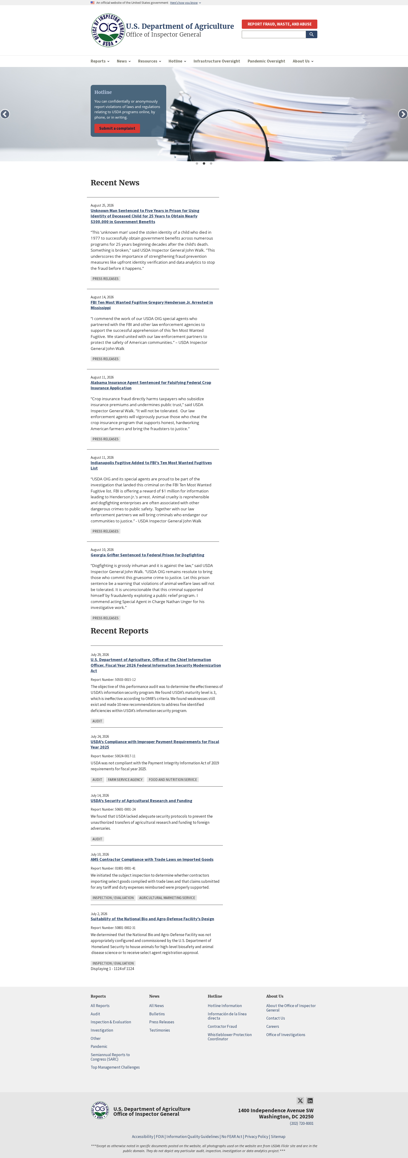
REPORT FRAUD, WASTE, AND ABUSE (280, 24)
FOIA (160, 1136)
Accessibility (142, 1136)
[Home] (108, 45)
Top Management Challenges (115, 1067)
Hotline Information (225, 1005)
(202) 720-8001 (302, 1123)
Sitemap (278, 1136)
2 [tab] (204, 163)
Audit (95, 1013)
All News (156, 1005)
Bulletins (157, 1013)
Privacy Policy (256, 1136)
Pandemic (99, 1046)
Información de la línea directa (227, 1016)
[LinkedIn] (310, 1100)
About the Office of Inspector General (291, 1008)
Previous (5, 114)
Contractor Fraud (222, 1026)
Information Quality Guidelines (192, 1136)
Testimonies (159, 1030)
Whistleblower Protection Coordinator (230, 1037)
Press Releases (161, 1022)
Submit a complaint (117, 128)
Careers (272, 1026)
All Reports (100, 1005)
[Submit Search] (311, 34)
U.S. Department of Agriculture (180, 26)
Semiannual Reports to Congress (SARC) (110, 1057)
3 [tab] (211, 163)
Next (403, 114)
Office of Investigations (285, 1034)
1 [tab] (197, 163)
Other (96, 1038)
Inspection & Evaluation (111, 1022)
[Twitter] (300, 1100)
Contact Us (275, 1018)
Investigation (102, 1030)
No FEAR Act (231, 1136)
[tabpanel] (204, 114)
